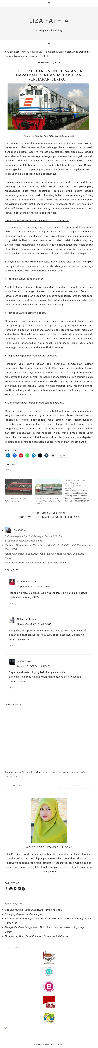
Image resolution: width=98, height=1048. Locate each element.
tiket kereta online (32, 147)
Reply (13, 603)
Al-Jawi (21, 661)
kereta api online (47, 517)
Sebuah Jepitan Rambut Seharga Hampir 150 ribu (33, 536)
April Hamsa (24, 581)
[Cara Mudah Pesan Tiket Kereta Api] (18, 487)
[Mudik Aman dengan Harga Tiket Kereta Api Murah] (48, 487)
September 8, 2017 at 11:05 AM (35, 586)
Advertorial (57, 513)
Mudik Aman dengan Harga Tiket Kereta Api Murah (48, 501)
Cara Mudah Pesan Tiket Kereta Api (16, 499)
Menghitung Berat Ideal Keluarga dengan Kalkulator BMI (37, 562)
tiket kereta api (70, 517)
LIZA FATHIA (49, 21)
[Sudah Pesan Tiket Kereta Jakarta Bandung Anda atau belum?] (80, 490)
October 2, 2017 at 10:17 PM (33, 666)
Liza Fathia (59, 1044)
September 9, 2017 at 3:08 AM (34, 624)
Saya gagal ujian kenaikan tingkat (24, 540)
